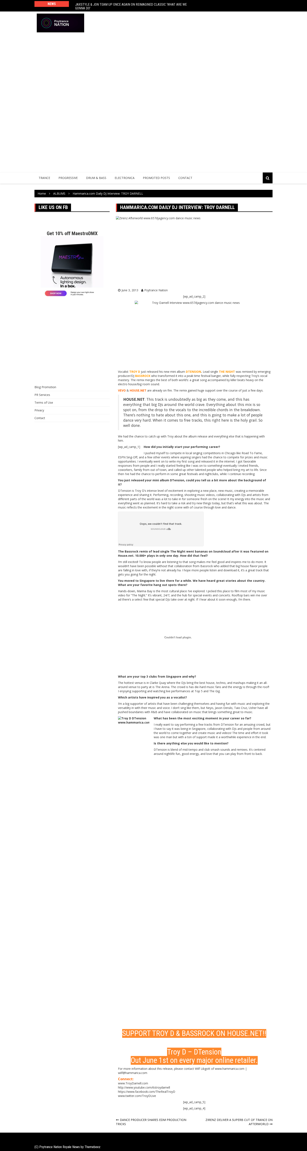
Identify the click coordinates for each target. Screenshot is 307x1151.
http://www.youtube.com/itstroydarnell (144, 1087)
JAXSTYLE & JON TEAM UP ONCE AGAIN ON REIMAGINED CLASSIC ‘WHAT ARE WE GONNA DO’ (131, 6)
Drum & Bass (96, 178)
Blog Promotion (45, 387)
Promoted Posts (156, 178)
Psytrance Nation (156, 290)
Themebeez (92, 1147)
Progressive (68, 178)
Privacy (39, 410)
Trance (44, 178)
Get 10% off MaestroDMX (72, 233)
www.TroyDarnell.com (133, 1083)
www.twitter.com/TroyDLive (137, 1096)
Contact (185, 178)
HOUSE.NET (245, 1033)
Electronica (124, 178)
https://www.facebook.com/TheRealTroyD (146, 1092)
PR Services (42, 395)
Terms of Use (43, 402)
